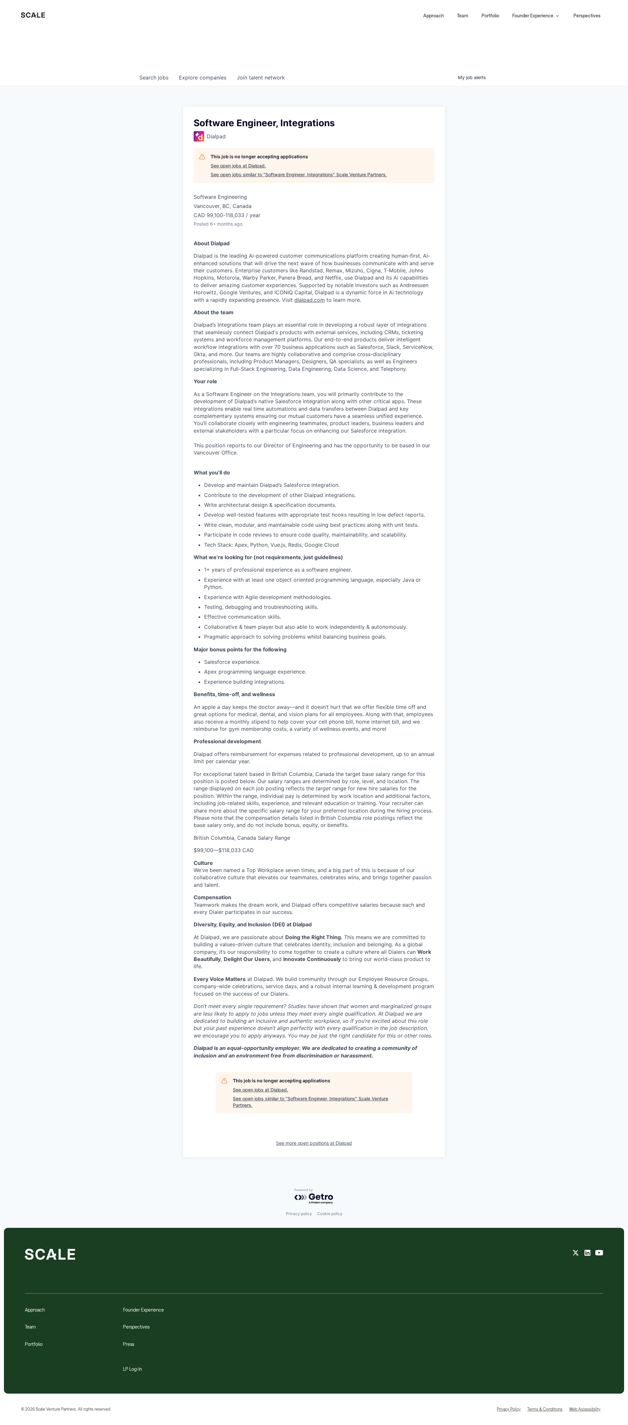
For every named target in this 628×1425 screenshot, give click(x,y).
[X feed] (576, 1254)
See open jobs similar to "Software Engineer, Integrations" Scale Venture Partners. (299, 174)
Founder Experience (143, 1310)
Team (462, 15)
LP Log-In (132, 1369)
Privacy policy (299, 1213)
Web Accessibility (585, 1409)
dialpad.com (309, 300)
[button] (536, 15)
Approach (433, 15)
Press (128, 1344)
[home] (33, 15)
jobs (153, 77)
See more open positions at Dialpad (314, 1143)
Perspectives (587, 15)
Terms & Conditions (545, 1409)
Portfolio (490, 15)
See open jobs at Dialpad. (238, 165)
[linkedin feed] (587, 1254)
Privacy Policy (509, 1409)
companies (202, 77)
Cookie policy (329, 1213)
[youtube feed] (599, 1254)
